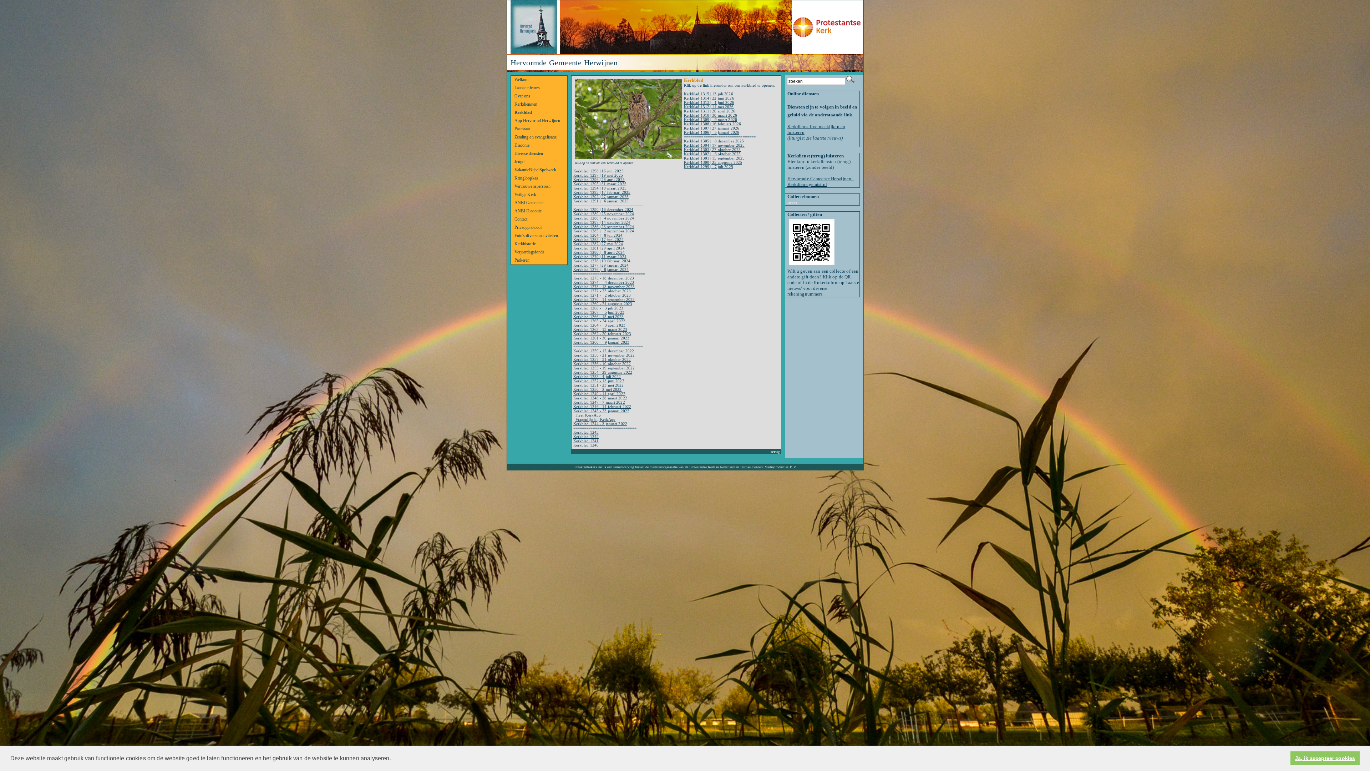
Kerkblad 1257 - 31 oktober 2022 (602, 359)
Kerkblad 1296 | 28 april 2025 (599, 179)
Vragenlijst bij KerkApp (595, 419)
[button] (393, 759)
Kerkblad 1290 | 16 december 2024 (603, 209)
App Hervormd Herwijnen (537, 120)
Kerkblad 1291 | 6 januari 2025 (601, 201)
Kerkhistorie (525, 243)
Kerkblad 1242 (586, 436)
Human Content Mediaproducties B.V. (768, 467)
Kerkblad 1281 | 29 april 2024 (599, 248)
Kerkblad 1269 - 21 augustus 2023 (603, 304)
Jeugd (519, 161)
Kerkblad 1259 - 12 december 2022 (603, 351)
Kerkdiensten (526, 104)
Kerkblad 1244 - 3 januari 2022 (600, 424)
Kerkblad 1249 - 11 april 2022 (599, 394)
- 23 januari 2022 (614, 411)
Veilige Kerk (525, 194)
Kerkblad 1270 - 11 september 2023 (604, 299)
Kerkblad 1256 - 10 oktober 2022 (602, 364)
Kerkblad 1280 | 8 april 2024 (599, 252)
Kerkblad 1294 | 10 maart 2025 (599, 188)
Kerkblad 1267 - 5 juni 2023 (598, 312)
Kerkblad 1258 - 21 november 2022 (604, 355)
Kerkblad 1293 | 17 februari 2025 (602, 192)
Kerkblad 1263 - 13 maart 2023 (600, 329)
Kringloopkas (526, 178)
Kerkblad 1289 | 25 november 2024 (603, 214)
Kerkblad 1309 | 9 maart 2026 (710, 119)
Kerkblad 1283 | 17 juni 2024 (598, 239)
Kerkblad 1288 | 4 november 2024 (603, 218)
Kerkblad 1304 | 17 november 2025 (714, 145)
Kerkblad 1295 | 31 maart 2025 (599, 184)
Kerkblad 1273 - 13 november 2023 (604, 286)
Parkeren (522, 260)
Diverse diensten (528, 153)
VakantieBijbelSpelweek (535, 169)
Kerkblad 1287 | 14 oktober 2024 (601, 222)
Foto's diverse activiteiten (536, 235)
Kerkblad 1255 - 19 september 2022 (604, 368)
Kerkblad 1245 (586, 411)
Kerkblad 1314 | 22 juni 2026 (709, 98)
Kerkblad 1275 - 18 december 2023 (603, 278)
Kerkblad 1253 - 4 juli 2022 (597, 376)
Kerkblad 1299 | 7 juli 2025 (708, 167)
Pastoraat (522, 128)
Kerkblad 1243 (586, 432)
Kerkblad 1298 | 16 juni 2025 (598, 171)
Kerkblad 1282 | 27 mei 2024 (598, 244)
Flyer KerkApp (588, 415)
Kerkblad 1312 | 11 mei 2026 (709, 107)
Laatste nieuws (527, 87)
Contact (521, 219)
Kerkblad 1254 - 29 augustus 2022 (603, 372)
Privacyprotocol (528, 227)
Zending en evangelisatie (535, 137)
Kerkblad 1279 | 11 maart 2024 (599, 257)
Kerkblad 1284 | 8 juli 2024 (598, 235)
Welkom (521, 79)
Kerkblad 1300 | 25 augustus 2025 (713, 162)
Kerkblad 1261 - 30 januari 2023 (601, 338)
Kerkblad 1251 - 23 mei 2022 (598, 385)
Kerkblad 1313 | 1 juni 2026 (709, 102)
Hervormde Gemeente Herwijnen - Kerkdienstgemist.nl (820, 181)
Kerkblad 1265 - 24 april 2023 (599, 321)
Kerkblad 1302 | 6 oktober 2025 (712, 154)
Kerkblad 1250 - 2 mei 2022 (597, 389)
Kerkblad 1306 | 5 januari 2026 (712, 132)
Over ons (522, 96)
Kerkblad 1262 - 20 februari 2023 (602, 334)
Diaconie (522, 145)
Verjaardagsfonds (529, 252)
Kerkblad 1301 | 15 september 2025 (714, 158)
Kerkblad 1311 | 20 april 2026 (709, 111)
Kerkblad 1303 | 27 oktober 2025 (712, 149)
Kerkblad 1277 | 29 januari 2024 (601, 265)
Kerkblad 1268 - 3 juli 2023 (598, 308)
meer (792, 202)
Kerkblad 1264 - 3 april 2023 (599, 325)
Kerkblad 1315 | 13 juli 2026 (708, 94)
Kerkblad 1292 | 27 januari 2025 (601, 197)
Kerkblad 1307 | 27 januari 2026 (711, 128)
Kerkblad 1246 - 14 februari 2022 (602, 406)
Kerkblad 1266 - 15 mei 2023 (598, 316)
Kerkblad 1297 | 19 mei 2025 (598, 175)
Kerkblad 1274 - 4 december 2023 (603, 282)
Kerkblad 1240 (586, 445)
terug (775, 451)
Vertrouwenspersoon (532, 186)
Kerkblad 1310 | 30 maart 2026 (710, 115)
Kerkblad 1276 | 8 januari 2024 (601, 269)
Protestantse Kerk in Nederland (712, 467)
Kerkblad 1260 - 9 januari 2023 (601, 342)
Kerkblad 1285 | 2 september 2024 (603, 231)
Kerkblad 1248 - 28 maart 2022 (600, 398)
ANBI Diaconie (528, 210)
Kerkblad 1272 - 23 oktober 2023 (602, 291)
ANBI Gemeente (529, 202)
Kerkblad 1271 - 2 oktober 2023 (602, 295)
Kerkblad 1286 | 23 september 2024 (603, 227)
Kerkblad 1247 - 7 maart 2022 (599, 402)
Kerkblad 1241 (586, 441)
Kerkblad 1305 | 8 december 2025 (714, 141)
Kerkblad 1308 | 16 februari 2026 (712, 124)
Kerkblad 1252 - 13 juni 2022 (598, 381)
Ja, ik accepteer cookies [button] (1325, 758)
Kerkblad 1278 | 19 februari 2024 (602, 261)
